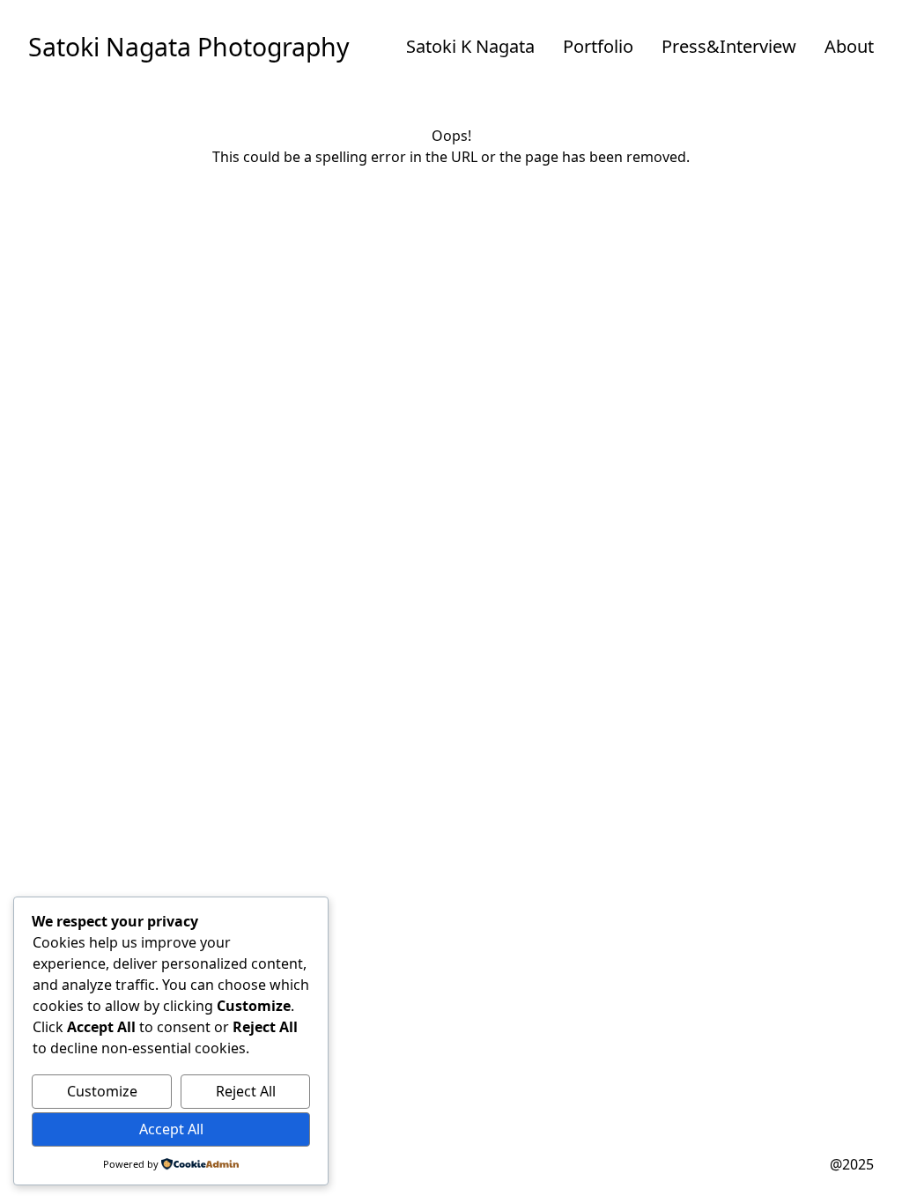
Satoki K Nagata (470, 46)
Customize (102, 1091)
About (849, 46)
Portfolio (598, 46)
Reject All (246, 1091)
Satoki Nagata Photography (189, 46)
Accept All (171, 1129)
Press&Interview (729, 46)
